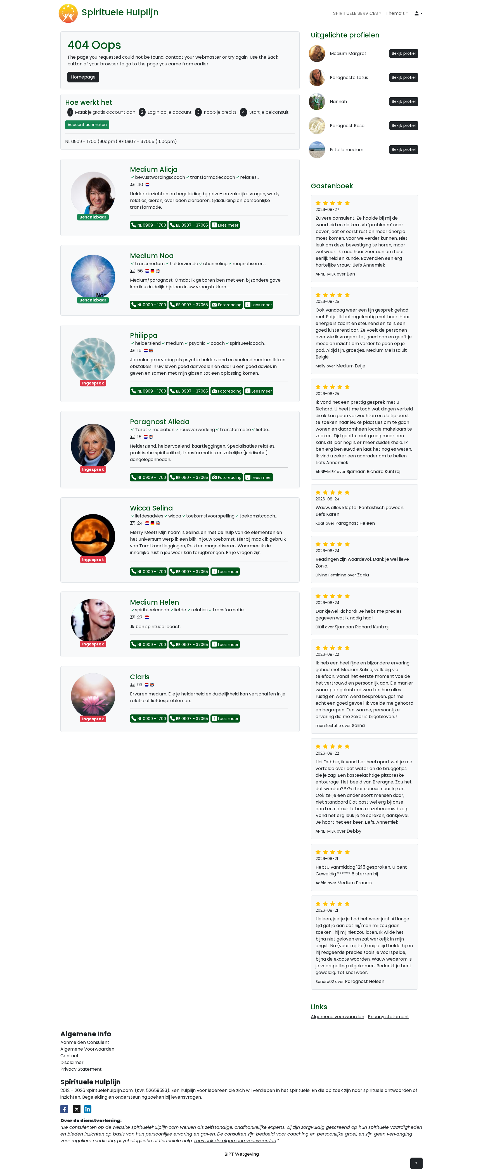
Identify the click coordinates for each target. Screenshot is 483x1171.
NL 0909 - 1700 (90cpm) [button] (91, 141)
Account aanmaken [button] (87, 124)
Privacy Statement (81, 1069)
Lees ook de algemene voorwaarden (235, 1140)
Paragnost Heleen (355, 523)
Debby (354, 831)
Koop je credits (220, 112)
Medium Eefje (350, 366)
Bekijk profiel (404, 53)
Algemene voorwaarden (337, 1016)
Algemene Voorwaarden (87, 1049)
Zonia (363, 575)
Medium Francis (354, 883)
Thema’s (395, 13)
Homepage (83, 77)
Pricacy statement (388, 1016)
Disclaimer (72, 1062)
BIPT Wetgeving (241, 1154)
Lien (351, 274)
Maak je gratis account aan (105, 112)
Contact (69, 1056)
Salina (358, 725)
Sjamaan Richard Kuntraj (373, 471)
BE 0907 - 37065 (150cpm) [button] (148, 141)
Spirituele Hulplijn (120, 12)
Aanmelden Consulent (84, 1042)
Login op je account (169, 112)
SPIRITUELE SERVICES (355, 13)
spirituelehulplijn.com (155, 1127)
